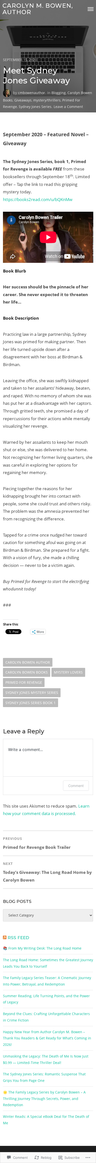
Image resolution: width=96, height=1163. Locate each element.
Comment (76, 786)
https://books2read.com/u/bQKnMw (37, 199)
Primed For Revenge (23, 682)
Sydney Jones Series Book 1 (30, 702)
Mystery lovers (68, 672)
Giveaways (23, 100)
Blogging (58, 92)
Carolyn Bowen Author (27, 662)
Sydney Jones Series (35, 106)
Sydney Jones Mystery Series (31, 692)
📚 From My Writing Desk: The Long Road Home (42, 948)
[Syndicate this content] (4, 937)
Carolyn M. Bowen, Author (37, 9)
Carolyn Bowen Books (26, 672)
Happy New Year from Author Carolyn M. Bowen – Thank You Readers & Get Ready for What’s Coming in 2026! (47, 1038)
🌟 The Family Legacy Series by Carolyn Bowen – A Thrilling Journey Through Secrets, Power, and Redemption (44, 1098)
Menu (91, 9)
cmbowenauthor (31, 92)
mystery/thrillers (47, 100)
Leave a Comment (68, 106)
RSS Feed (18, 937)
